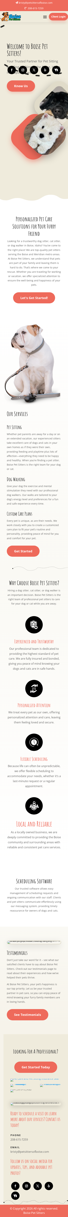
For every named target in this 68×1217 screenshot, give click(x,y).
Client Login (58, 16)
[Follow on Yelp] (45, 70)
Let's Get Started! (34, 298)
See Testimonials (27, 1015)
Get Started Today (36, 1067)
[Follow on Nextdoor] (56, 70)
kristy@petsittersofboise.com (35, 2)
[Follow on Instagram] (23, 70)
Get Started (23, 551)
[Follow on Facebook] (11, 70)
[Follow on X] (34, 70)
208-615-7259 (35, 8)
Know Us (21, 86)
